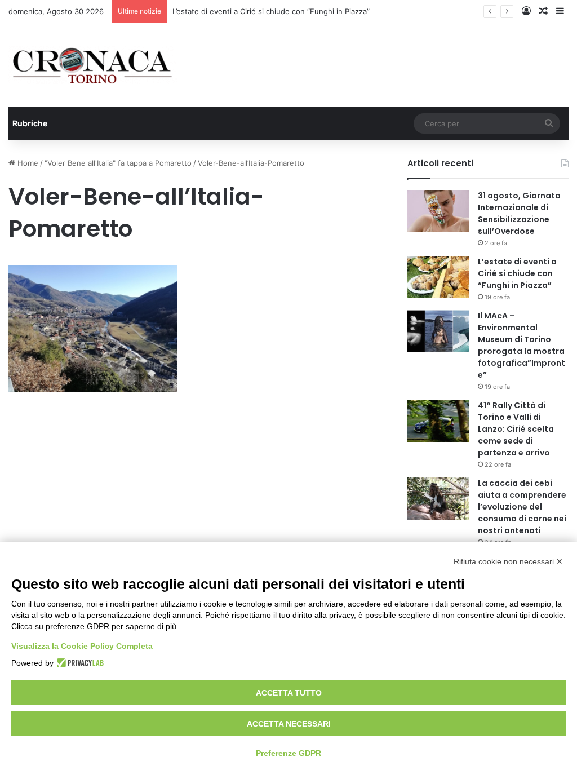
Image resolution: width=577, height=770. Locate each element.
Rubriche (29, 123)
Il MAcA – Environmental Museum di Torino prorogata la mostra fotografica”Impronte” (521, 345)
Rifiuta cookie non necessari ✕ (508, 561)
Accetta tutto (289, 692)
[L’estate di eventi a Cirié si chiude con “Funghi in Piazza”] (438, 277)
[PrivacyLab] (79, 663)
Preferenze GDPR (288, 753)
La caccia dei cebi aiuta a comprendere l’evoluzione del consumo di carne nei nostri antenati (522, 506)
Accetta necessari (289, 723)
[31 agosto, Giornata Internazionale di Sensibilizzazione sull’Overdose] (438, 211)
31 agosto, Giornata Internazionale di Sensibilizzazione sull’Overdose (519, 213)
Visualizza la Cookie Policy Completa (82, 645)
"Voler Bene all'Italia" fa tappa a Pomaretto (118, 162)
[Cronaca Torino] (92, 65)
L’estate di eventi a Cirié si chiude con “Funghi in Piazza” (271, 11)
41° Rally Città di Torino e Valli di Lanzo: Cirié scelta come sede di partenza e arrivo (516, 429)
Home (26, 162)
